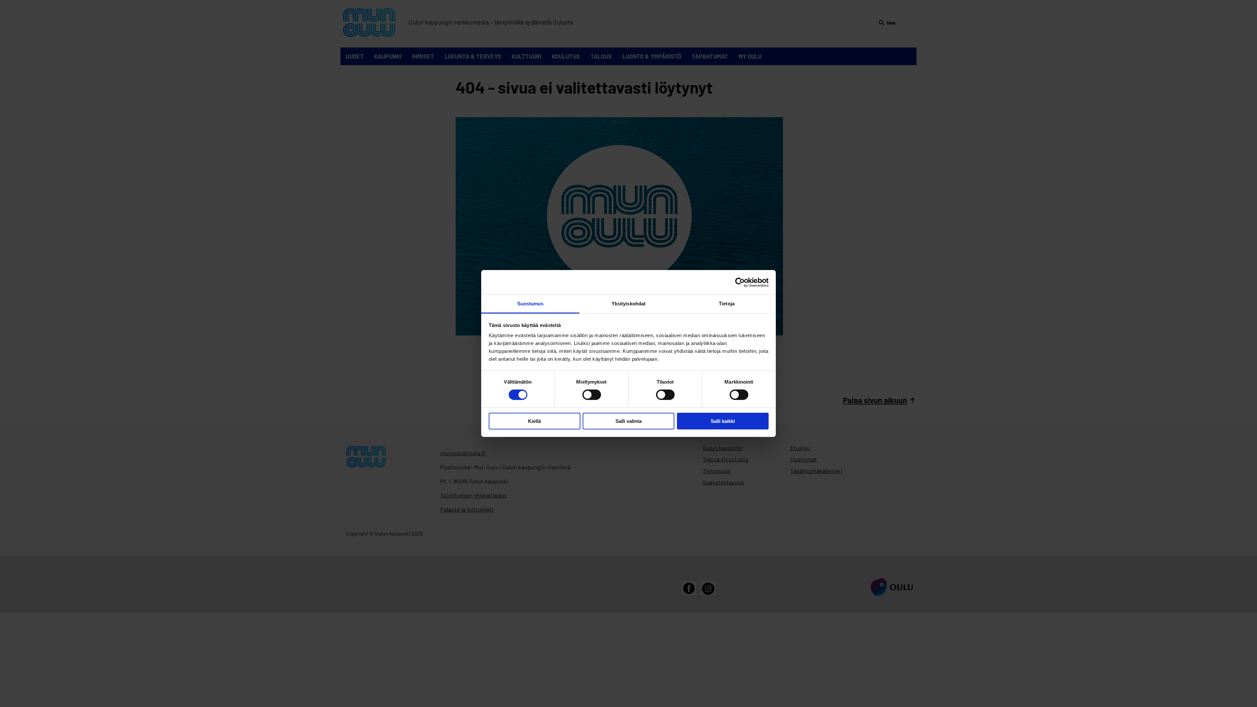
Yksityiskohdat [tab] (628, 303)
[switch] (591, 395)
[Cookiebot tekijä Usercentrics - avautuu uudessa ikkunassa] (740, 282)
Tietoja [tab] (727, 303)
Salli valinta (628, 421)
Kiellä (534, 421)
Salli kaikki (723, 421)
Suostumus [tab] (530, 303)
